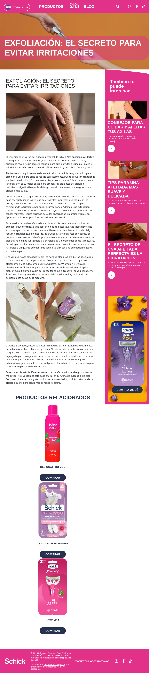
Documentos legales (54, 664)
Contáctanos (101, 661)
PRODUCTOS (51, 6)
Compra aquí (127, 390)
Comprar (52, 478)
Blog (89, 6)
